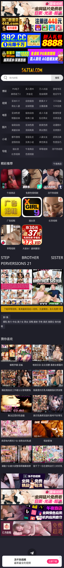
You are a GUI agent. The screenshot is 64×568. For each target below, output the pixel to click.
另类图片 (57, 130)
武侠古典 (57, 137)
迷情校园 (16, 142)
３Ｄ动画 (57, 100)
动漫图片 (57, 124)
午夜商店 (29, 149)
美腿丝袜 (16, 130)
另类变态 (57, 118)
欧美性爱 (57, 112)
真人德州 (29, 88)
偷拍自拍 (29, 112)
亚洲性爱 (16, 112)
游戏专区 (57, 88)
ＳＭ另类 (57, 106)
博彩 (4, 91)
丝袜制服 (29, 106)
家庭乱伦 (29, 137)
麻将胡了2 (16, 94)
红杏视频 (16, 154)
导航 (4, 151)
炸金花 (29, 94)
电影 (4, 115)
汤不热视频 (57, 149)
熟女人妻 (16, 106)
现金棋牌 (43, 94)
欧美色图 (43, 124)
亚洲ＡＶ (16, 100)
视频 (4, 103)
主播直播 (43, 106)
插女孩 (16, 149)
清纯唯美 (29, 130)
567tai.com (32, 70)
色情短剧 (29, 154)
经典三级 (29, 118)
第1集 (5, 317)
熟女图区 (43, 130)
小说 (4, 139)
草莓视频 (43, 149)
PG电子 (15, 88)
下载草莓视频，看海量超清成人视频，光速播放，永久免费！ (32, 309)
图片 (4, 127)
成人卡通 (43, 112)
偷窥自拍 (16, 124)
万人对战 (43, 88)
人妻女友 (43, 137)
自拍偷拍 (29, 100)
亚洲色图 (29, 124)
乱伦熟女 (43, 118)
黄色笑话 (43, 142)
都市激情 (16, 137)
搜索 (57, 77)
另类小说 (29, 142)
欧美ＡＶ (43, 100)
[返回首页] (60, 562)
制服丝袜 (16, 118)
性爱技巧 (57, 142)
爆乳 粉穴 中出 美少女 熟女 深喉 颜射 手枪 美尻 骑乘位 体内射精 (31, 324)
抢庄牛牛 (57, 94)
